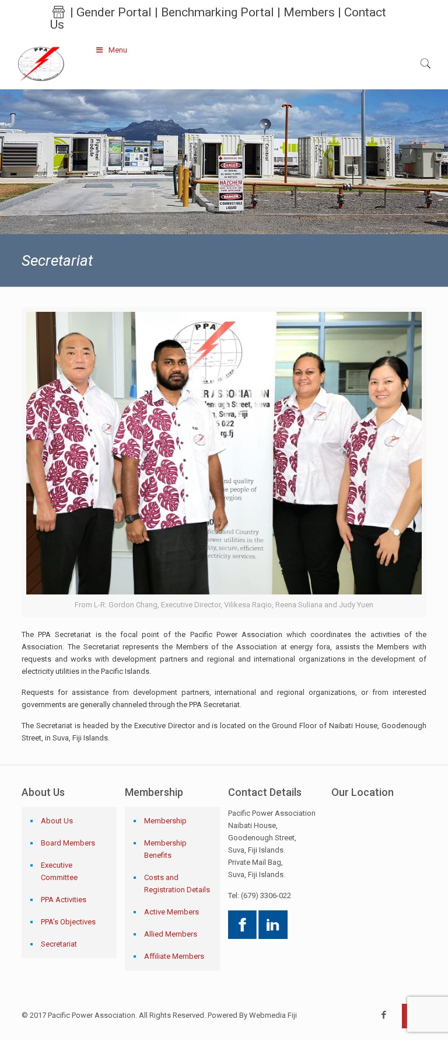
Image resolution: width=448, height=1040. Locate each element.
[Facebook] (384, 1015)
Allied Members (170, 934)
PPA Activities (63, 899)
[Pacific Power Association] (40, 63)
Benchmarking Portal (217, 12)
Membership (165, 820)
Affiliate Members (174, 956)
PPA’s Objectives (68, 921)
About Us (57, 820)
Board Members (68, 843)
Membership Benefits (165, 849)
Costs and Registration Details (177, 883)
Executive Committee (59, 871)
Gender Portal (114, 12)
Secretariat (59, 944)
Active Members (171, 911)
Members (309, 12)
